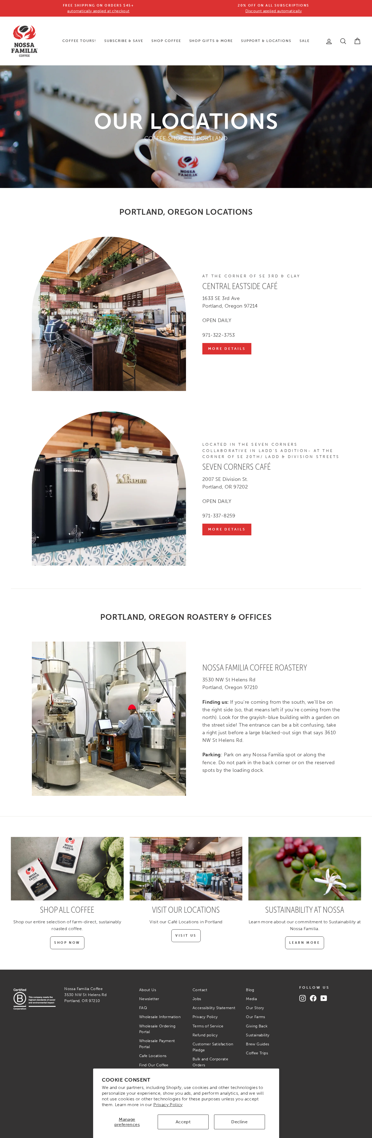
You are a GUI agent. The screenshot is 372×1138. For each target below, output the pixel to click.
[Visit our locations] (186, 868)
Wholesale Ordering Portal (157, 1029)
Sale (305, 41)
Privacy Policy (168, 1104)
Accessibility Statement (214, 1008)
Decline (239, 1121)
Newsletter (149, 999)
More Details (227, 349)
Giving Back (256, 1026)
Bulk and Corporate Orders (210, 1062)
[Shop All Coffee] (67, 868)
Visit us (186, 935)
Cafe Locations (153, 1056)
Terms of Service (208, 1026)
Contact (200, 990)
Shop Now (67, 943)
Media (251, 999)
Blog (250, 990)
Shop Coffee (166, 41)
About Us (147, 990)
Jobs (197, 999)
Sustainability (258, 1035)
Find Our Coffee (154, 1065)
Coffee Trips (257, 1053)
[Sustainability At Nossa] (304, 868)
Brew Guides (257, 1044)
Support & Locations (266, 41)
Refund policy (205, 1035)
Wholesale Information (160, 1017)
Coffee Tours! (79, 41)
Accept (183, 1121)
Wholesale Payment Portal (157, 1044)
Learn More (304, 943)
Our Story (255, 1008)
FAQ (143, 1008)
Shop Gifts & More (211, 41)
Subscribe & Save (123, 41)
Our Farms (255, 1017)
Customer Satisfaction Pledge (213, 1047)
